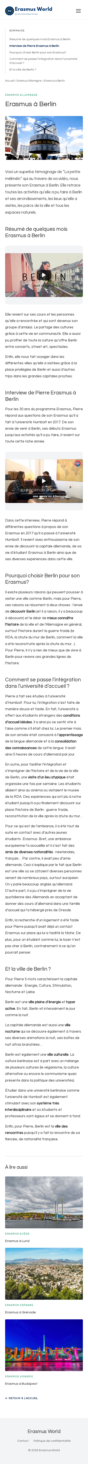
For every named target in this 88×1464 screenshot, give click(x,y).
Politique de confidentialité (52, 1440)
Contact (23, 1440)
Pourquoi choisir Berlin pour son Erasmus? (37, 52)
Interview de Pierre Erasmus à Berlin (34, 45)
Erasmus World (44, 1431)
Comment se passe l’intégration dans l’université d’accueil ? (43, 61)
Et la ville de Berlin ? (22, 69)
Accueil (10, 80)
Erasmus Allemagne (29, 80)
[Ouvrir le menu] (78, 11)
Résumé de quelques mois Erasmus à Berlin (39, 39)
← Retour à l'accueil (21, 1398)
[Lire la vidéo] (44, 275)
